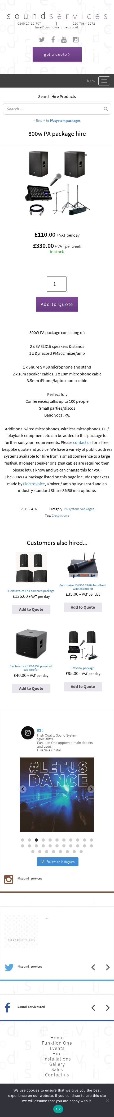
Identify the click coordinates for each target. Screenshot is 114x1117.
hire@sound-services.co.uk (57, 27)
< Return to (57, 120)
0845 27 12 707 (29, 23)
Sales (57, 1069)
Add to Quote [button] (31, 609)
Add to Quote (57, 304)
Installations (57, 1059)
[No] (107, 1100)
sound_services (36, 763)
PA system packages (79, 509)
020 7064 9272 (84, 23)
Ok (58, 1109)
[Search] (105, 108)
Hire (57, 1053)
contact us (82, 442)
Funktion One (57, 1043)
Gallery (57, 1064)
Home (57, 1037)
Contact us (57, 1074)
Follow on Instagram (60, 861)
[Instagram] (87, 825)
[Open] (57, 794)
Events (57, 1048)
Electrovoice (34, 484)
